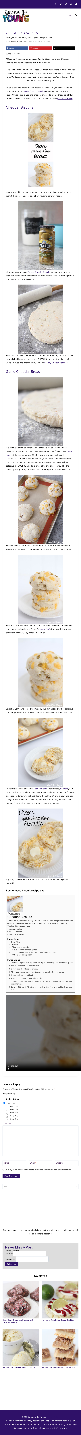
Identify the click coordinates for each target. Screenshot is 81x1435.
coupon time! (44, 629)
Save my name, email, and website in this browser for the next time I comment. (38, 1170)
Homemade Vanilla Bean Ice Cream (19, 1367)
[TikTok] (76, 4)
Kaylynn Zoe (12, 38)
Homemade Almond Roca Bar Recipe (58, 1367)
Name (6, 1163)
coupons (64, 789)
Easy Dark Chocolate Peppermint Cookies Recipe (18, 1321)
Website (59, 1163)
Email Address (10, 1259)
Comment (8, 1123)
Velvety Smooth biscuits (33, 91)
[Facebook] (55, 4)
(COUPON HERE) (65, 98)
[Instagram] (65, 4)
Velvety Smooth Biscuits (39, 272)
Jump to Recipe (13, 54)
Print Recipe (15, 914)
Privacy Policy (53, 1417)
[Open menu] (70, 15)
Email (33, 1163)
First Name (9, 1254)
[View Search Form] (75, 15)
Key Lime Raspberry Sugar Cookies (58, 1320)
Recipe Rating (9, 1094)
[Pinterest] (71, 4)
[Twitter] (60, 4)
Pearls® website (41, 789)
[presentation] (21, 1299)
